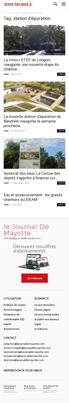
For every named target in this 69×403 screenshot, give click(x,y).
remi (6, 74)
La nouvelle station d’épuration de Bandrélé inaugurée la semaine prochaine (32, 121)
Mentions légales (13, 309)
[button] (55, 4)
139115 (61, 130)
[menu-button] (63, 4)
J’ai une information (45, 304)
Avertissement (11, 328)
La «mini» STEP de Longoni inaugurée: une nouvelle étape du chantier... (31, 64)
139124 (61, 183)
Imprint (7, 324)
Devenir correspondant (47, 314)
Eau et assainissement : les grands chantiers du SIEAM (33, 197)
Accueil (7, 12)
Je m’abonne (41, 328)
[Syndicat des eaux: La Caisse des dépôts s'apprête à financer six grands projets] (34, 153)
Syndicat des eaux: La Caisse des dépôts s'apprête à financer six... (32, 175)
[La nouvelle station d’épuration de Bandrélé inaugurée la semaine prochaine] (34, 97)
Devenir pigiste (43, 309)
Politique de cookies (15, 304)
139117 (61, 204)
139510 (61, 74)
